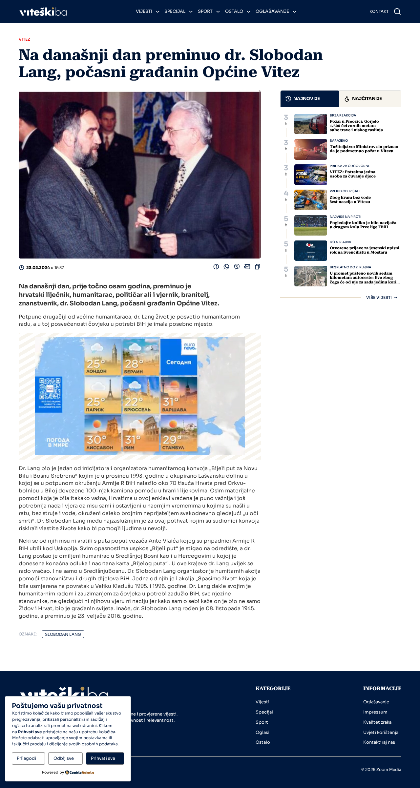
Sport (205, 11)
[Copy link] (257, 268)
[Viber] (237, 268)
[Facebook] (216, 268)
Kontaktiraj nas (379, 742)
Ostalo (234, 11)
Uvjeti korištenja (380, 732)
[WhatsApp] (226, 268)
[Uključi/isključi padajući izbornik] (158, 12)
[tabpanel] (340, 207)
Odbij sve (63, 758)
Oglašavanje (272, 11)
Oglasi (262, 732)
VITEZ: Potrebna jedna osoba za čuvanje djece (353, 174)
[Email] (247, 268)
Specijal (174, 11)
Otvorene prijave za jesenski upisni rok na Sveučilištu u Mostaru (364, 250)
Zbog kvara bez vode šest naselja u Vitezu (350, 199)
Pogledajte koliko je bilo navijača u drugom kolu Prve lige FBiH (363, 224)
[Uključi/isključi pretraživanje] (397, 11)
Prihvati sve (103, 758)
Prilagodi (26, 758)
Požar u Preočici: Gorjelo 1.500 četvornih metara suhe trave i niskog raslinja (356, 125)
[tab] (310, 99)
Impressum (375, 712)
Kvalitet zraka (377, 722)
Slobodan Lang (63, 634)
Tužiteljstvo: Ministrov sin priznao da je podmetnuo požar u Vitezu (364, 148)
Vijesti (144, 11)
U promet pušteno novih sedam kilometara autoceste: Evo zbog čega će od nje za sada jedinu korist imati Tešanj (365, 280)
